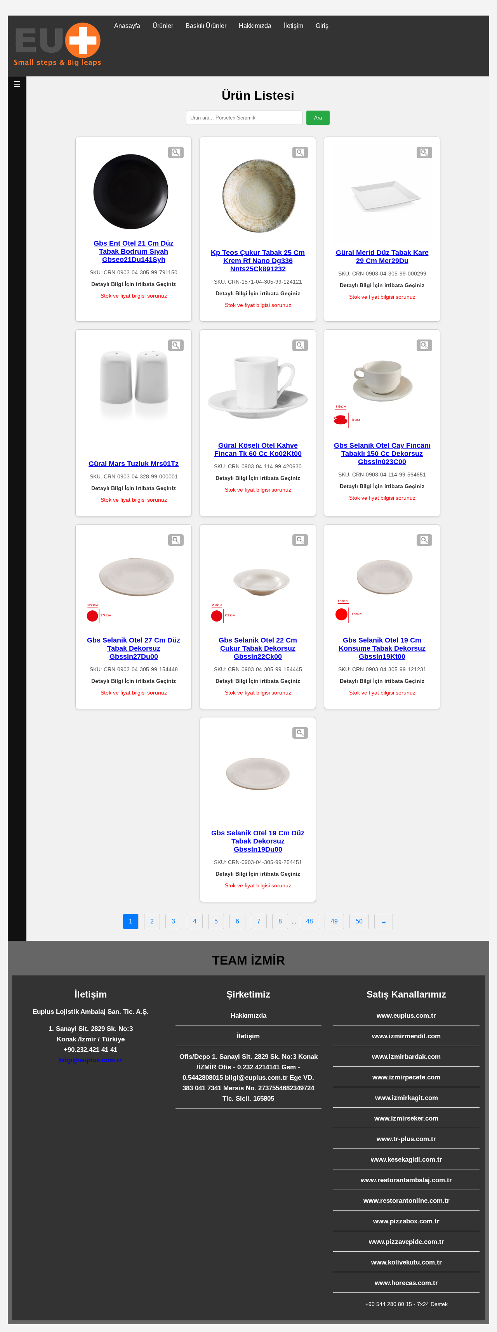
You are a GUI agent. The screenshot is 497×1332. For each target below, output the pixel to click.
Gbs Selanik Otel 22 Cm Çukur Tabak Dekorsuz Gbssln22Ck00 (258, 648)
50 (359, 921)
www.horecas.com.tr (406, 1283)
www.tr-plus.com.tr (406, 1139)
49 (334, 921)
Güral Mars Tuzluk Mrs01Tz (134, 464)
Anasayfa (127, 26)
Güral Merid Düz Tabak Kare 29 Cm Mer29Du (382, 257)
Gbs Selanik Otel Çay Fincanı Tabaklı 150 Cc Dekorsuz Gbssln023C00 (382, 454)
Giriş (322, 26)
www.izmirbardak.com (406, 1056)
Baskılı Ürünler (206, 26)
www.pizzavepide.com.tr (406, 1241)
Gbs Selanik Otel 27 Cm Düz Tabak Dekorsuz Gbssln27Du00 (133, 648)
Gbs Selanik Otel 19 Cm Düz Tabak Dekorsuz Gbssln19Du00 (257, 841)
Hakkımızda (255, 26)
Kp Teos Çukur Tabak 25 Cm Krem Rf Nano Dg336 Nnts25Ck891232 (258, 261)
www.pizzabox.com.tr (406, 1221)
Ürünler (163, 26)
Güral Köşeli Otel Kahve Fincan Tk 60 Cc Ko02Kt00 (258, 449)
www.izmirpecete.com (406, 1077)
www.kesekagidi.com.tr (406, 1159)
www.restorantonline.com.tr (406, 1200)
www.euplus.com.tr (406, 1015)
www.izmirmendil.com (406, 1036)
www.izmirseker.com (406, 1118)
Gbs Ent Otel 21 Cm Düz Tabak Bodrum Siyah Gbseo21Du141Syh (134, 251)
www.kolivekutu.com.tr (406, 1262)
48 (309, 921)
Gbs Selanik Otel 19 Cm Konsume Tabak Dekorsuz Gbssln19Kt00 (382, 648)
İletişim (293, 26)
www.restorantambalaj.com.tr (406, 1180)
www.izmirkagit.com (406, 1098)
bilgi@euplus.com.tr (90, 1060)
